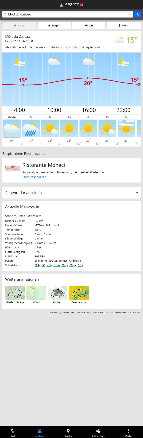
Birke (44, 260)
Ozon (56, 265)
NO (49, 265)
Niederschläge (15, 302)
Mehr (125, 25)
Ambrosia (75, 260)
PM (64, 265)
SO (80, 265)
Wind (36, 302)
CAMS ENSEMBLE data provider (125, 312)
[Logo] (74, 4)
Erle (37, 260)
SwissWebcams (84, 312)
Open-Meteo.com (100, 312)
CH (91, 25)
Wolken (57, 302)
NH (37, 265)
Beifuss (63, 260)
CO (43, 265)
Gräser (53, 260)
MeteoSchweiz (68, 312)
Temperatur (79, 302)
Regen (56, 25)
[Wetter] (61, 5)
